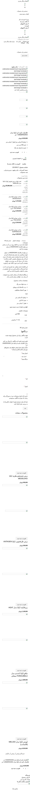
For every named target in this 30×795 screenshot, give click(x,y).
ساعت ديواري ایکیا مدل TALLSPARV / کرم (15, 207)
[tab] (24, 240)
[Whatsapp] (26, 60)
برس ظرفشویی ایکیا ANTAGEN (15, 541)
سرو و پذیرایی (8, 170)
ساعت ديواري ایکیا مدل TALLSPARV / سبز (15, 219)
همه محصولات (24, 172)
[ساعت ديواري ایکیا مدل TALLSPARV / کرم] (25, 210)
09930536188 (15, 45)
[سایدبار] (28, 757)
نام (26, 379)
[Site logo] (23, 1)
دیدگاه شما (24, 359)
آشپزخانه (21, 67)
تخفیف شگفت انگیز (15, 48)
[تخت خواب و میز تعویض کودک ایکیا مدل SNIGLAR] (25, 187)
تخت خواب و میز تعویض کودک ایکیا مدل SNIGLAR (12, 182)
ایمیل (26, 386)
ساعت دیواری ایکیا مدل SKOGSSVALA (15, 197)
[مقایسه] (26, 469)
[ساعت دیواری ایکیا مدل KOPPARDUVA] (25, 232)
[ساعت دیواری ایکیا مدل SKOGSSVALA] (25, 199)
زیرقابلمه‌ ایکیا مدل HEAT (18, 607)
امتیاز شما (24, 353)
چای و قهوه (15, 67)
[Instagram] (26, 65)
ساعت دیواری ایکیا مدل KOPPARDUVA (15, 230)
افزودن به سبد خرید (14, 152)
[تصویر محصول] (15, 454)
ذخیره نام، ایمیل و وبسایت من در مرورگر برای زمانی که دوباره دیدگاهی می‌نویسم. (15, 397)
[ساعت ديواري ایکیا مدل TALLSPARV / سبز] (25, 222)
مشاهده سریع (21, 469)
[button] (22, 473)
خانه (26, 67)
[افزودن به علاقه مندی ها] (17, 469)
